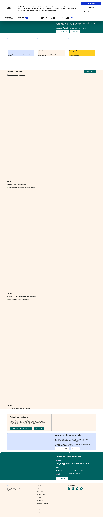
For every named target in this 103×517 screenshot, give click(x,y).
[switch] (42, 18)
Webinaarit (58, 474)
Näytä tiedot (74, 17)
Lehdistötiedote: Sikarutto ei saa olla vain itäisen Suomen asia (21, 296)
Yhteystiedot (75, 448)
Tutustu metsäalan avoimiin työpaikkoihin (21, 428)
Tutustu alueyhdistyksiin (62, 448)
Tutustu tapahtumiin (61, 478)
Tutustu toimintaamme (62, 31)
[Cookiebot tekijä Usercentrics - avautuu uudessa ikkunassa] (9, 18)
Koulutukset (58, 460)
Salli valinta (91, 7)
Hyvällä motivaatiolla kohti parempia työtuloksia (18, 408)
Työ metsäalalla (38, 428)
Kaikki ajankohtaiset (90, 71)
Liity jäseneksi (75, 31)
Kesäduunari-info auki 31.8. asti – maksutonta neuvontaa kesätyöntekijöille (72, 464)
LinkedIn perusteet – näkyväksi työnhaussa (68, 456)
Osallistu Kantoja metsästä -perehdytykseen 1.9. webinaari (72, 470)
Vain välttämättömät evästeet (91, 11)
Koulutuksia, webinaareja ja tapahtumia (16, 184)
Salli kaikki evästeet (91, 3)
